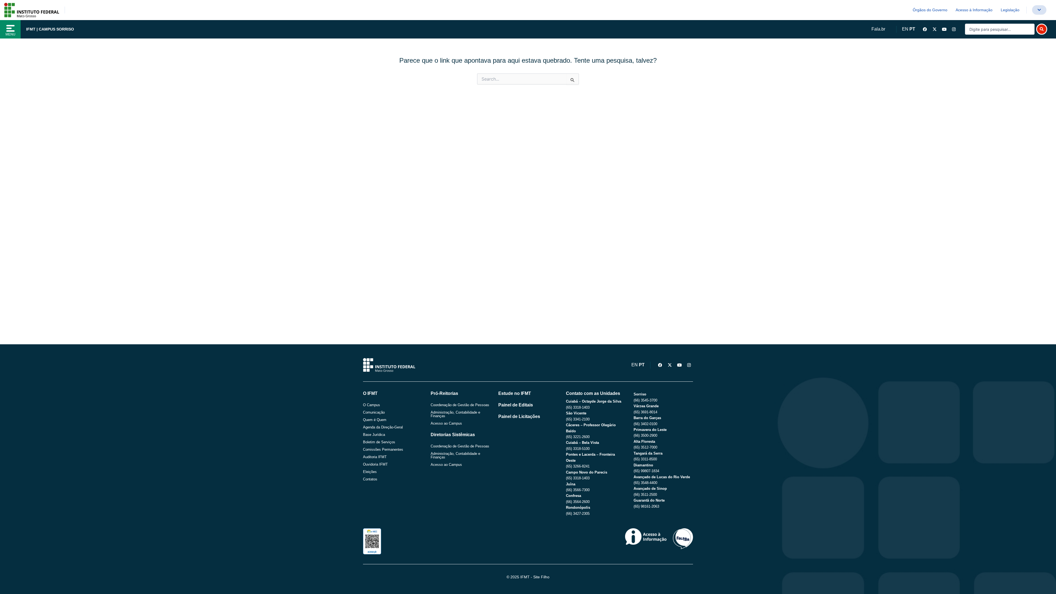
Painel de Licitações (519, 416)
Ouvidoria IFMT (375, 464)
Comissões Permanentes (383, 449)
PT (912, 29)
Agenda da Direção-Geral (383, 427)
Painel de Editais (515, 405)
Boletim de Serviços (379, 442)
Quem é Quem (374, 420)
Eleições (370, 472)
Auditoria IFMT (375, 457)
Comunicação (374, 412)
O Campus (371, 405)
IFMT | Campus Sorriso (50, 29)
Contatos (370, 479)
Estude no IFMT (514, 393)
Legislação (1010, 10)
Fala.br (878, 29)
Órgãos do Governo (930, 10)
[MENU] (10, 28)
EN (905, 29)
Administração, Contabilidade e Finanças (455, 414)
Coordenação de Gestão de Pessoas (460, 405)
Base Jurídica (374, 435)
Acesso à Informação (974, 10)
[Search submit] (1041, 29)
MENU (10, 34)
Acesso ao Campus (446, 423)
